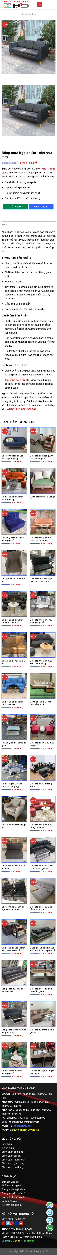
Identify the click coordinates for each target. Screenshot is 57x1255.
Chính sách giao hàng (13, 1163)
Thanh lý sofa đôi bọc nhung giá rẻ (13, 539)
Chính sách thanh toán (13, 1159)
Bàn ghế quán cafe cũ (13, 1193)
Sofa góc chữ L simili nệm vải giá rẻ (40, 703)
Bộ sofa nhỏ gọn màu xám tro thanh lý (41, 662)
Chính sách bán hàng (12, 1167)
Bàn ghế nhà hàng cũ (13, 1197)
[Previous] (4, 77)
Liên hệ (16, 1240)
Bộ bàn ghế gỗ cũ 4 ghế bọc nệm (42, 1072)
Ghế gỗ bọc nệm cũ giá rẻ (13, 580)
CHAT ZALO (41, 206)
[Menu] (39, 4)
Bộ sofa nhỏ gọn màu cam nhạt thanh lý (41, 539)
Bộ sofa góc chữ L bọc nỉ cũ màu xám (42, 908)
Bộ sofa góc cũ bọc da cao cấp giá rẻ (42, 990)
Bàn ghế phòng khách (13, 1189)
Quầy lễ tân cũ (9, 1201)
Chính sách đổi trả (11, 1155)
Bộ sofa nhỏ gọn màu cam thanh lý (13, 498)
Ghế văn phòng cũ (11, 1185)
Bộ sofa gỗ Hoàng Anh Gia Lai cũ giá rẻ (41, 457)
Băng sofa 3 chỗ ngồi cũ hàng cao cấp (14, 1031)
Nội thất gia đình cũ (12, 1204)
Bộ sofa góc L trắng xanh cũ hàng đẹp (12, 785)
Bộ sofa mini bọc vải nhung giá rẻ (12, 1072)
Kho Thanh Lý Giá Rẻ (26, 1129)
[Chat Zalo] (49, 1212)
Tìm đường (28, 1240)
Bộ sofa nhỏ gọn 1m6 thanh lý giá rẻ (41, 621)
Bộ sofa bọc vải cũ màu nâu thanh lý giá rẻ (14, 949)
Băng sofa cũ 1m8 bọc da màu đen (13, 990)
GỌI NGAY (15, 206)
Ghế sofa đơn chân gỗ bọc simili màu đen (13, 908)
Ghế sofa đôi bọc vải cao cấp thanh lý (12, 457)
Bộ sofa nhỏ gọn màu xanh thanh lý (13, 703)
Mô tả (4, 224)
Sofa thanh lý (28, 14)
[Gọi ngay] (49, 1227)
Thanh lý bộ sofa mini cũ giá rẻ (14, 744)
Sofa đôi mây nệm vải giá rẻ (42, 498)
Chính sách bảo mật (12, 1151)
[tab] (28, 225)
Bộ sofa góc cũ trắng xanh (41, 785)
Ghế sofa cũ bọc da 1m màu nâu (13, 867)
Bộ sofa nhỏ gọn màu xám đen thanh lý (13, 621)
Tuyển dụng (8, 1148)
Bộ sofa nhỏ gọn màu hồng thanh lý (41, 826)
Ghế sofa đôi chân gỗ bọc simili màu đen (41, 580)
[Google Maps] (49, 1205)
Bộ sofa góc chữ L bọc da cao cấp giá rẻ (42, 867)
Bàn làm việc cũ (10, 1181)
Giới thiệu (7, 1144)
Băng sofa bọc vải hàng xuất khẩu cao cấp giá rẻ (42, 949)
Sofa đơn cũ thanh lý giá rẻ (14, 826)
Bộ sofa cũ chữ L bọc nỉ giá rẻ (42, 1031)
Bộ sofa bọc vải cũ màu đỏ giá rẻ (42, 744)
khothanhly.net (23, 1125)
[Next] (13, 77)
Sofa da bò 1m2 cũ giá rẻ (13, 662)
